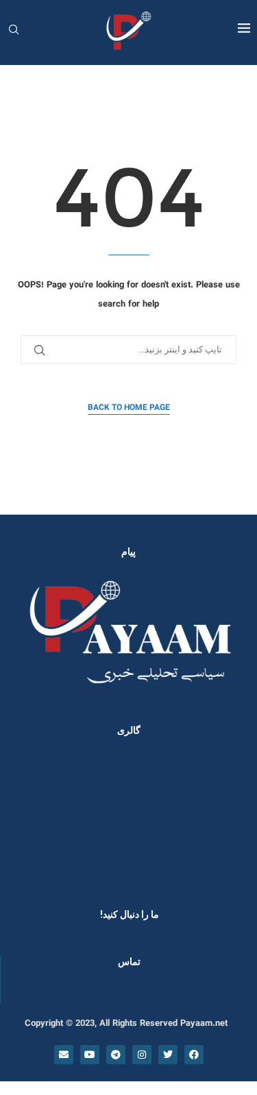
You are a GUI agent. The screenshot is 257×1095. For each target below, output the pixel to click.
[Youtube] (89, 1054)
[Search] (14, 31)
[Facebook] (194, 1054)
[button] (28, 818)
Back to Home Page (129, 407)
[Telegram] (115, 1054)
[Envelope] (63, 1054)
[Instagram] (141, 1054)
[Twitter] (168, 1054)
